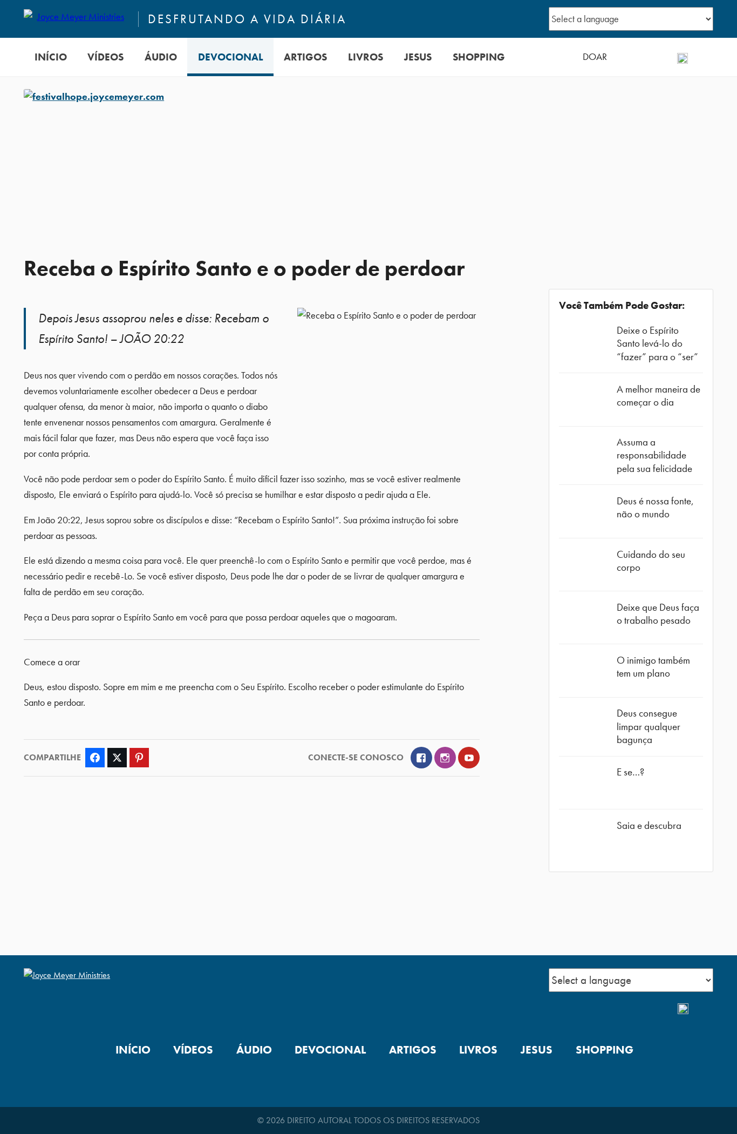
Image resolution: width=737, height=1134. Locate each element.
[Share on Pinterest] (139, 757)
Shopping (479, 57)
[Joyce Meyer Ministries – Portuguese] (76, 19)
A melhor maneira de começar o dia (658, 395)
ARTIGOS (305, 57)
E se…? (630, 772)
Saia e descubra (649, 825)
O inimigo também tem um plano (653, 666)
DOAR (595, 57)
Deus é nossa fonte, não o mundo (655, 507)
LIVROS (365, 57)
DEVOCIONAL (230, 57)
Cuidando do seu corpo (651, 561)
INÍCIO (51, 57)
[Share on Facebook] (95, 757)
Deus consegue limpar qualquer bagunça (648, 726)
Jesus (418, 57)
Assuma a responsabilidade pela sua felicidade (654, 455)
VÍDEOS (105, 57)
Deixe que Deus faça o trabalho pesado (658, 613)
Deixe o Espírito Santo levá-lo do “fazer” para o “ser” (657, 343)
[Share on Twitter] (117, 757)
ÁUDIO (161, 57)
